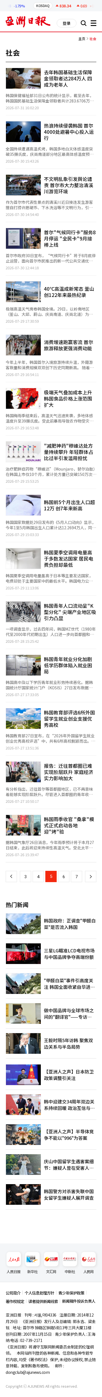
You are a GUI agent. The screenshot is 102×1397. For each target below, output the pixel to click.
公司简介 (13, 1293)
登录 (67, 23)
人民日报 (13, 1271)
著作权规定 (15, 1301)
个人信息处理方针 (39, 1293)
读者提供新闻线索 (43, 1301)
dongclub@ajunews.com (28, 1372)
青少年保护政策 (71, 1293)
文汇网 (51, 1271)
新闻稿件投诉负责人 (78, 1301)
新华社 (32, 1271)
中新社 (70, 1271)
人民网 (88, 1271)
